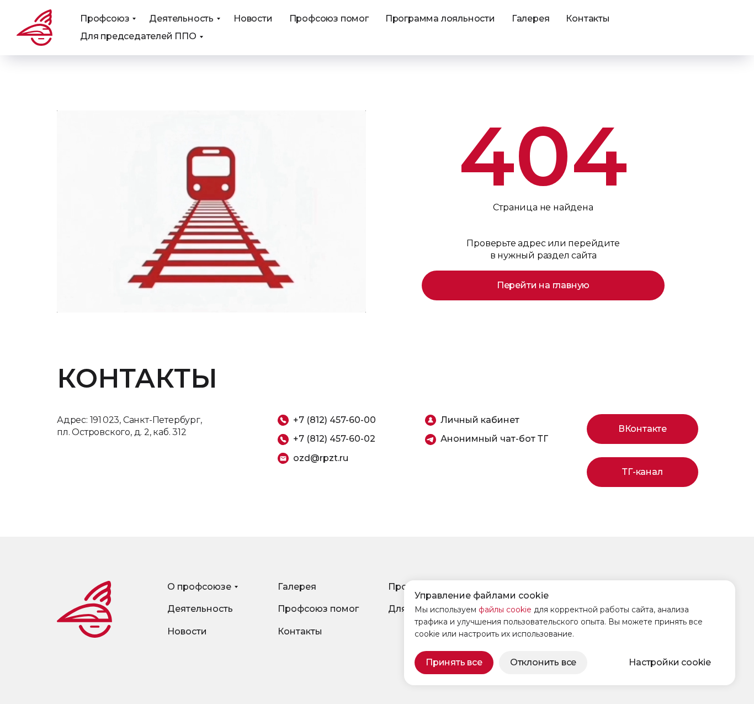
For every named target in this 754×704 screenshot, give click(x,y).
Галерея (531, 18)
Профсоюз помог (329, 18)
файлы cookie (505, 610)
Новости (253, 18)
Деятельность (181, 18)
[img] (84, 609)
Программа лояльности (440, 18)
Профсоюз (104, 18)
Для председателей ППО (138, 36)
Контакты (587, 18)
